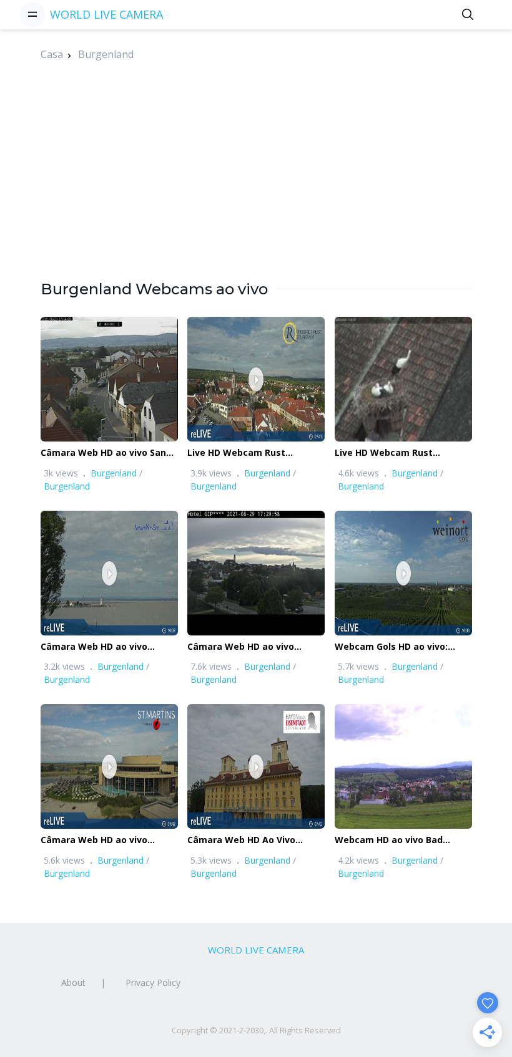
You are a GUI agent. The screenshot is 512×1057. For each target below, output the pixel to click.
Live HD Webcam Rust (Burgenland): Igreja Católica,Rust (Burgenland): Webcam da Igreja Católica (248, 453)
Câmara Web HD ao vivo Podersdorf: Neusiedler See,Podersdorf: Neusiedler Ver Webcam (102, 647)
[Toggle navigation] (32, 14)
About (73, 982)
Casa (52, 54)
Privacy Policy (153, 982)
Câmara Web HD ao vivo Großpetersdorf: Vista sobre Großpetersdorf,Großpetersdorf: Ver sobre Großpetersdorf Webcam (261, 647)
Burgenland (106, 54)
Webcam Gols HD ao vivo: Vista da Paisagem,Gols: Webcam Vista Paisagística (396, 647)
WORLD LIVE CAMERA (106, 14)
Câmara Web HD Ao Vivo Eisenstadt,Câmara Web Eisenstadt (241, 840)
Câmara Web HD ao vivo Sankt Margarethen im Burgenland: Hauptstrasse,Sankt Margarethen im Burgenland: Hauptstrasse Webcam (108, 453)
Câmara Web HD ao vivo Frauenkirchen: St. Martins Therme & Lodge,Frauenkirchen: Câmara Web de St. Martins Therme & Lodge (108, 840)
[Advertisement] (256, 191)
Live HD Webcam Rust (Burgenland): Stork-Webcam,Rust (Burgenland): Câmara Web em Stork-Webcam (397, 453)
